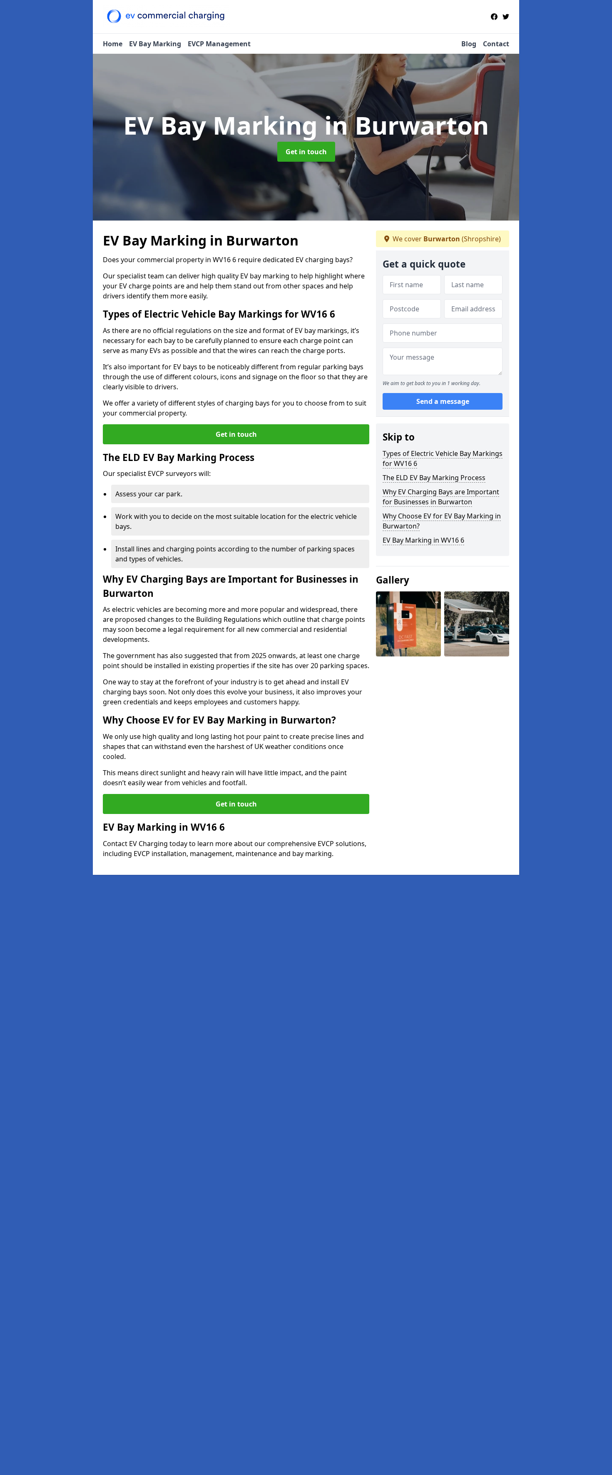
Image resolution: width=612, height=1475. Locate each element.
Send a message (442, 401)
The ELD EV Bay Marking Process (434, 477)
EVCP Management (219, 43)
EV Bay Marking (155, 43)
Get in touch (306, 151)
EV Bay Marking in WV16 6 (423, 540)
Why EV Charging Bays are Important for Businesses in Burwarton (441, 496)
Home (112, 43)
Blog (468, 43)
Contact (496, 43)
